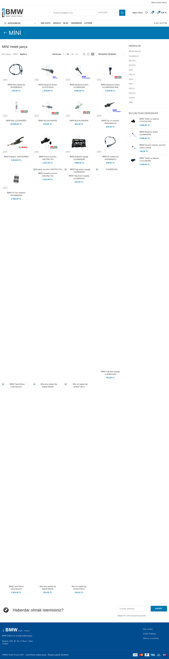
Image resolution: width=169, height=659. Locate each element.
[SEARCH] (122, 13)
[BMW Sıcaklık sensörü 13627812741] (47, 169)
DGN (131, 70)
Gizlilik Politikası (149, 634)
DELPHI (132, 65)
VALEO (132, 98)
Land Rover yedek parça (36, 655)
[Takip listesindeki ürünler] (146, 12)
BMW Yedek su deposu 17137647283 (149, 120)
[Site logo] (24, 12)
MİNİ (15, 54)
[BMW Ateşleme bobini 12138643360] (79, 71)
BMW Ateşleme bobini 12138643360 (148, 133)
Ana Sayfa (6, 54)
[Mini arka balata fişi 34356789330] (47, 483)
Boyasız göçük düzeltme (58, 655)
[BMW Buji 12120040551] (16, 107)
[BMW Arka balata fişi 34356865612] (16, 71)
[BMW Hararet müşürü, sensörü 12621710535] (133, 148)
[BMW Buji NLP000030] (47, 107)
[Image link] (16, 630)
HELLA (132, 74)
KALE (131, 79)
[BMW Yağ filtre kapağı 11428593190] (110, 268)
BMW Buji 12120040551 (16, 121)
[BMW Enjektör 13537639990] (16, 143)
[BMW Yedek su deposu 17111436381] (133, 161)
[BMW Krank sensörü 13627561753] (47, 143)
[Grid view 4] (92, 54)
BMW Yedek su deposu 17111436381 (149, 159)
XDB (131, 102)
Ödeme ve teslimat (151, 638)
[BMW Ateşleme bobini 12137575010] (47, 71)
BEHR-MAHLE (135, 51)
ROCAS (132, 93)
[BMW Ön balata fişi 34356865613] (110, 143)
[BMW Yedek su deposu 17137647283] (133, 122)
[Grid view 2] (84, 54)
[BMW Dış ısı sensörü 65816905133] (110, 107)
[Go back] (5, 33)
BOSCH (132, 60)
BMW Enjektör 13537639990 (16, 157)
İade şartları (148, 629)
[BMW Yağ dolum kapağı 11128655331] (79, 170)
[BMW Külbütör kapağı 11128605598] (79, 143)
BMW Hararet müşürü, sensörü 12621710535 (152, 146)
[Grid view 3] (88, 54)
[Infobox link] (160, 23)
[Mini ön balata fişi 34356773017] (79, 483)
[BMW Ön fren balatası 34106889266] (16, 179)
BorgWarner (134, 56)
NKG (131, 84)
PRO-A (132, 88)
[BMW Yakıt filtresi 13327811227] (16, 483)
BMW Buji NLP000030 (47, 121)
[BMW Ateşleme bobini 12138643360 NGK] (110, 71)
